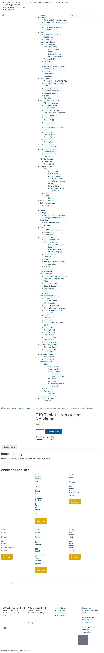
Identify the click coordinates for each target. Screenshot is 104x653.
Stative (47, 64)
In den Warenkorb (54, 431)
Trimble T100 (49, 120)
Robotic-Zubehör (54, 54)
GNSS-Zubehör (46, 78)
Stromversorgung (55, 57)
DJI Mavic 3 (48, 37)
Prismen (47, 71)
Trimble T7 (48, 125)
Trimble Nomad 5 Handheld (54, 113)
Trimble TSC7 (49, 144)
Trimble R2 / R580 (51, 88)
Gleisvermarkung (54, 176)
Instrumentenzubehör (56, 49)
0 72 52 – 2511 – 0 (41, 617)
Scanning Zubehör (51, 152)
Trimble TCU (49, 132)
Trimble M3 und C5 (51, 44)
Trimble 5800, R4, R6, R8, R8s (55, 81)
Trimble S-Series (50, 47)
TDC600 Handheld (51, 105)
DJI (41, 32)
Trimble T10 (48, 118)
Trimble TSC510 (50, 142)
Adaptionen (48, 76)
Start (37, 408)
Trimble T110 (49, 122)
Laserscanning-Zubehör (49, 149)
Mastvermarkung (58, 181)
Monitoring (48, 193)
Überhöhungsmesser (56, 188)
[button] (52, 208)
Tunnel (46, 196)
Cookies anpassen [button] (89, 617)
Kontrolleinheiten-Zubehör (50, 100)
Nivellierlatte (49, 161)
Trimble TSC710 (50, 147)
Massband (52, 183)
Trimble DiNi (49, 164)
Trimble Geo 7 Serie (51, 110)
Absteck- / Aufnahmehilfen (54, 66)
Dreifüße (47, 61)
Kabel (50, 52)
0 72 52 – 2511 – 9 (38, 619)
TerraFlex (47, 205)
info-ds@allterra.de (15, 628)
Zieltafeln (51, 198)
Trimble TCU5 (49, 135)
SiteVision (44, 25)
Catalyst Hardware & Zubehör (55, 22)
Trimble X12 (48, 157)
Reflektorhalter (54, 186)
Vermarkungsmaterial (48, 201)
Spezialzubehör (46, 166)
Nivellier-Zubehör (46, 159)
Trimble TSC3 (49, 137)
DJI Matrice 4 (49, 39)
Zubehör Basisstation (52, 91)
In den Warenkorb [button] (41, 521)
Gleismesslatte (53, 171)
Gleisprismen (57, 179)
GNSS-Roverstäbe (51, 93)
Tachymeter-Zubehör (48, 42)
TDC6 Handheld (50, 108)
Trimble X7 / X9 (50, 154)
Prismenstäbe (49, 74)
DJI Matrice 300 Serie (52, 35)
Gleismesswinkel (54, 174)
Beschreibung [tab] (9, 447)
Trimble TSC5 (49, 140)
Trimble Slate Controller (53, 115)
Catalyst (43, 17)
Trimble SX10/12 (50, 59)
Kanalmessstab (50, 69)
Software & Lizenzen (48, 203)
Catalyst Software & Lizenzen (55, 20)
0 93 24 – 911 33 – (13, 624)
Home (42, 15)
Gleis (46, 169)
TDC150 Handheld (51, 103)
